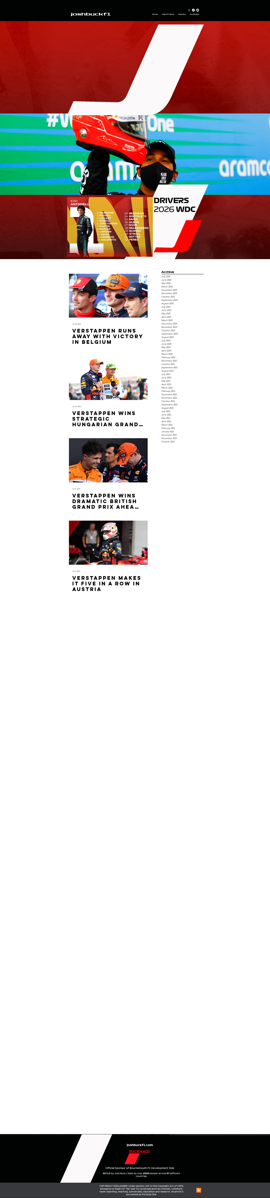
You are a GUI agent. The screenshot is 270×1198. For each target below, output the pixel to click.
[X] (189, 10)
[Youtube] (197, 10)
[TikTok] (193, 10)
